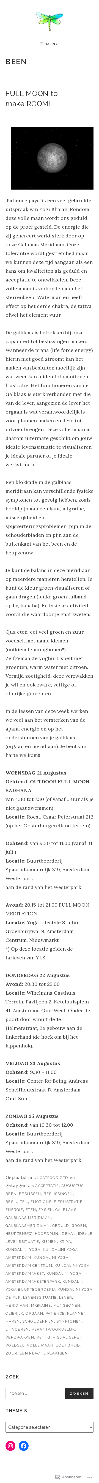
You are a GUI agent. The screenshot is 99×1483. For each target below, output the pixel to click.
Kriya (65, 1242)
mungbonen (67, 1305)
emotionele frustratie (56, 1202)
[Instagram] (10, 1446)
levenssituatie (40, 1297)
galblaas (65, 1210)
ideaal (68, 1234)
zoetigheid (68, 1345)
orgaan (34, 1313)
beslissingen (58, 1194)
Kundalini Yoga (23, 1249)
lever (65, 1297)
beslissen (30, 1194)
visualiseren (67, 1337)
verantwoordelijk (53, 1329)
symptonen (69, 1321)
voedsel (15, 1345)
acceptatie (47, 1186)
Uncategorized (51, 1178)
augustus (72, 1186)
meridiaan (17, 1305)
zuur (11, 1353)
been (11, 1194)
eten (31, 1210)
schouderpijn (38, 1321)
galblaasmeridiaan (28, 1226)
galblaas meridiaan (28, 1218)
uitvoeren (17, 1329)
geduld (60, 1226)
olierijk (14, 1313)
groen (79, 1226)
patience (55, 1313)
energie (14, 1210)
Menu (52, 44)
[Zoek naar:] (50, 1393)
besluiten (17, 1202)
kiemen (49, 1242)
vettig (44, 1337)
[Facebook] (24, 1446)
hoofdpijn (47, 1234)
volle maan (40, 1345)
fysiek (45, 1210)
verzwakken (20, 1337)
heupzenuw (19, 1234)
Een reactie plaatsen (44, 1353)
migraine (41, 1305)
